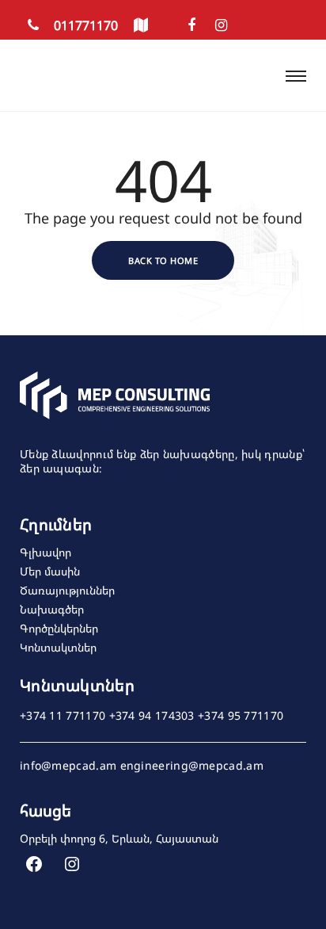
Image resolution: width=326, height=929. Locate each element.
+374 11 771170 (62, 716)
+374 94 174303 (152, 716)
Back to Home (163, 260)
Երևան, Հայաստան (165, 838)
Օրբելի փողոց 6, (64, 838)
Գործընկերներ (59, 628)
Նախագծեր (52, 609)
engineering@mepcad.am (191, 766)
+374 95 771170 (240, 716)
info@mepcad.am (68, 766)
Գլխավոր (45, 552)
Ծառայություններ (67, 590)
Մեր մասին (50, 571)
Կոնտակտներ (58, 647)
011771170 (84, 25)
